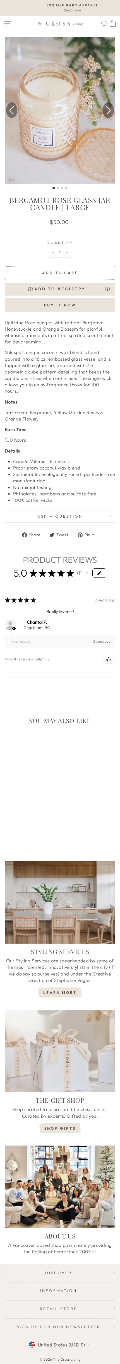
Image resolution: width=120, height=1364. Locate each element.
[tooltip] (107, 289)
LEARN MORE (60, 992)
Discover (58, 1272)
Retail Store (58, 1308)
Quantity (60, 242)
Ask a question (60, 516)
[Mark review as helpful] (108, 659)
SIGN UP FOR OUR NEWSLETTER (58, 1326)
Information (58, 1290)
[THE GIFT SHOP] (60, 1051)
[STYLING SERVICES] (60, 902)
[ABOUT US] (60, 1187)
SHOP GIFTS (60, 1128)
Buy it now (60, 305)
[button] (108, 110)
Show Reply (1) (20, 642)
